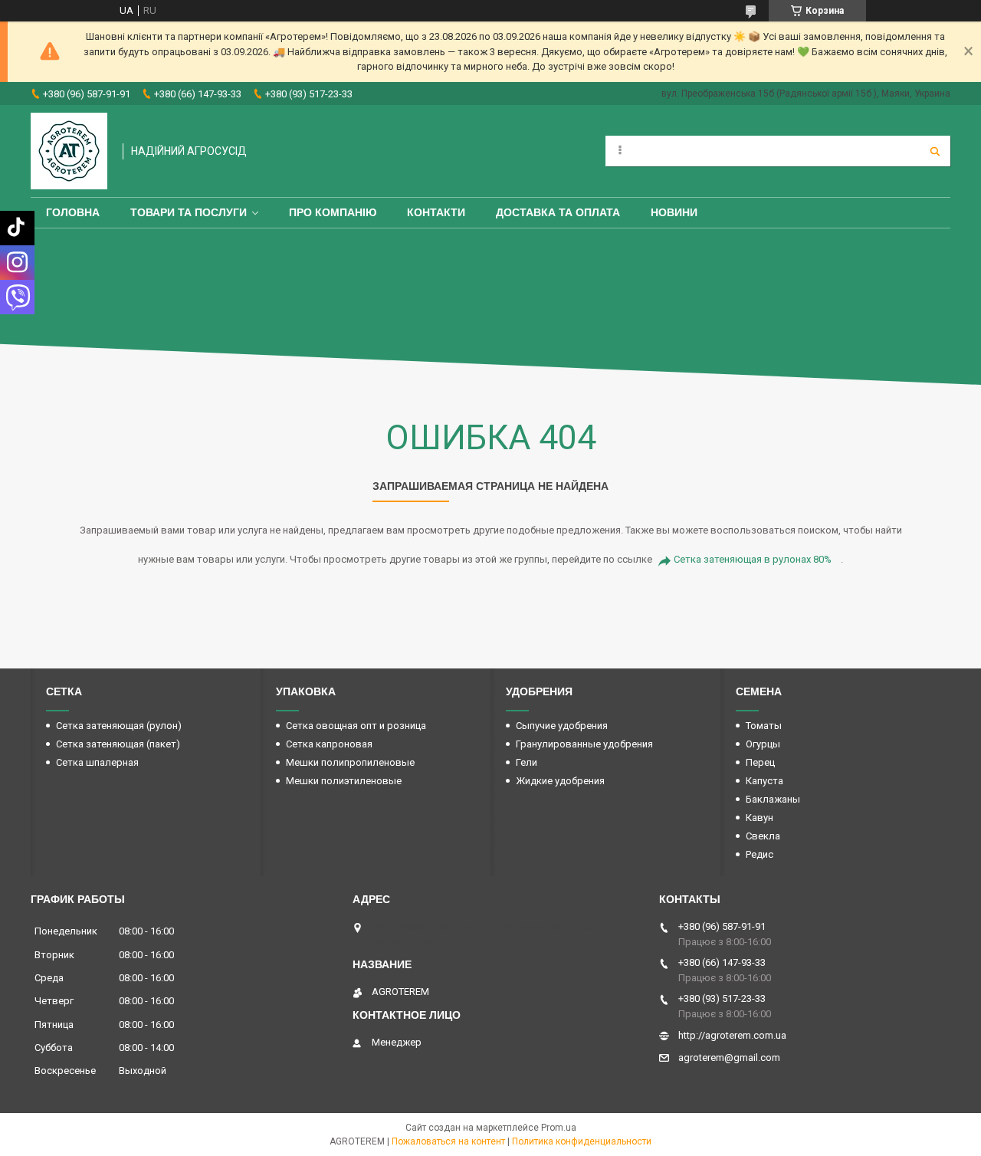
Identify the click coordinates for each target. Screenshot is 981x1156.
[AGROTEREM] (69, 151)
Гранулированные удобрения (584, 744)
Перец (760, 762)
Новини (674, 212)
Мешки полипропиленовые (350, 762)
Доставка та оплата (558, 212)
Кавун (759, 817)
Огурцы (763, 744)
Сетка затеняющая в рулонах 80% (753, 559)
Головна (73, 212)
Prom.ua (558, 1127)
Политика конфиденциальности (581, 1141)
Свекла (763, 836)
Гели (526, 762)
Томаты (764, 725)
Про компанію (332, 212)
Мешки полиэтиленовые (344, 781)
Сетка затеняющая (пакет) (118, 744)
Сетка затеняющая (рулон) (119, 725)
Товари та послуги (188, 212)
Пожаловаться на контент (448, 1141)
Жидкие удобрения (560, 781)
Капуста (764, 781)
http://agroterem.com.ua (732, 1035)
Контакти (436, 212)
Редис (759, 854)
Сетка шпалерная (97, 762)
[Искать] (935, 151)
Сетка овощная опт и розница (356, 725)
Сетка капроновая (329, 744)
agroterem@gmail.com (729, 1057)
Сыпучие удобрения (562, 725)
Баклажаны (773, 799)
